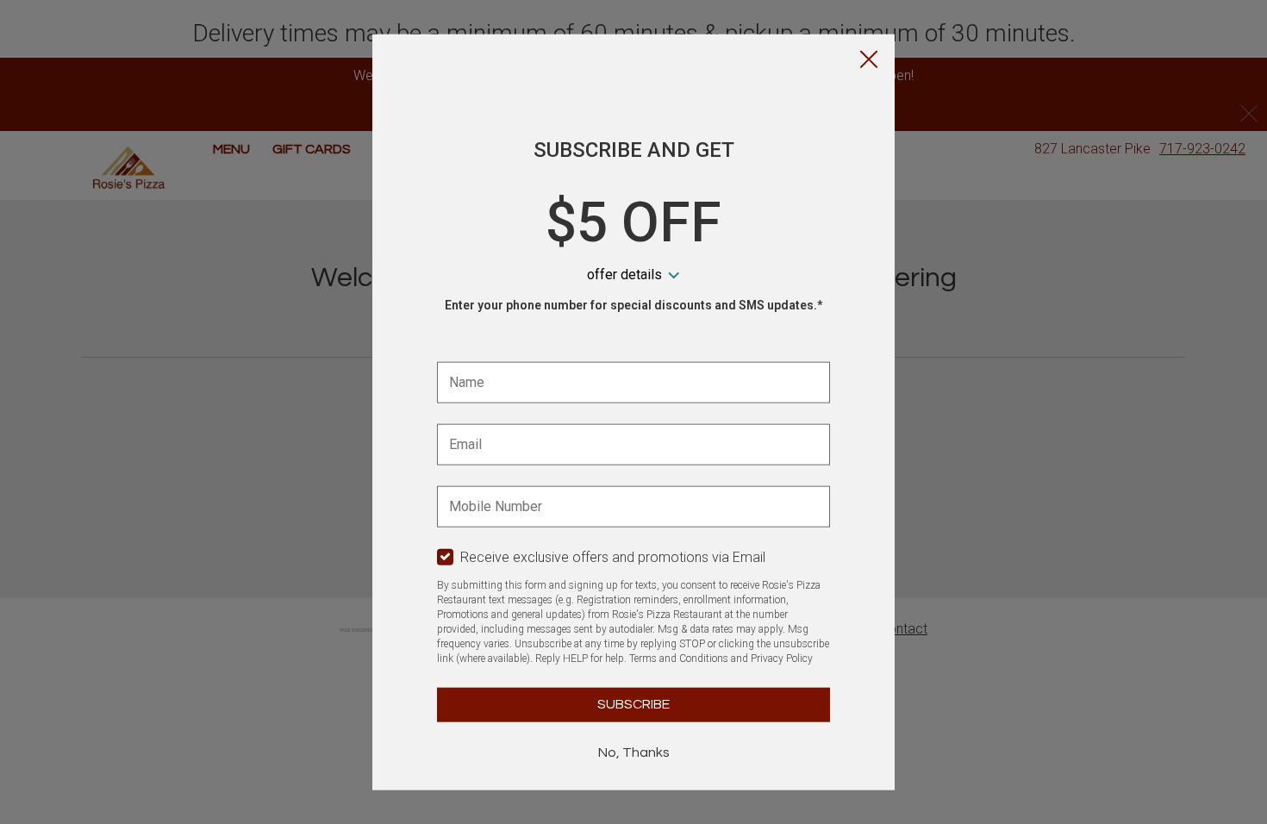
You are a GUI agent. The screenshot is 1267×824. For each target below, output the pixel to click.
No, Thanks (634, 752)
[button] (868, 61)
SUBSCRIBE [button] (633, 704)
